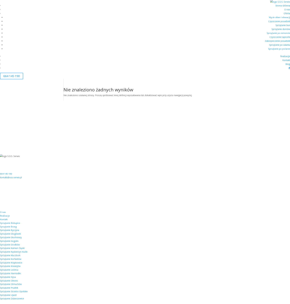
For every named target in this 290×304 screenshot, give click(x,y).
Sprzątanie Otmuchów (11, 284)
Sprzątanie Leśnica (9, 269)
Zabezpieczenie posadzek (277, 40)
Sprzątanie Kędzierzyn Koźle (13, 251)
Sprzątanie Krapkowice (11, 262)
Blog (287, 64)
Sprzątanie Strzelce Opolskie (14, 291)
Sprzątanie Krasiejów (10, 266)
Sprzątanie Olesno (9, 280)
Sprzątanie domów (281, 29)
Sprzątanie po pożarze (279, 48)
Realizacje (285, 56)
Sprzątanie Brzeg (8, 226)
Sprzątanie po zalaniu (279, 44)
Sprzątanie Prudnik (9, 287)
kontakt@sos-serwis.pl (11, 177)
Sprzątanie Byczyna (9, 230)
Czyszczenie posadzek (279, 21)
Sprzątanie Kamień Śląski (12, 248)
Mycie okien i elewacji (279, 17)
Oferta (287, 13)
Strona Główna (282, 5)
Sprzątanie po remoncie (278, 33)
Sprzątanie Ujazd (8, 295)
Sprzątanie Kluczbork (10, 255)
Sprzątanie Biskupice (10, 223)
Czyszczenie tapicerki (279, 37)
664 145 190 (11, 76)
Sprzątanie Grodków (10, 244)
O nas (287, 9)
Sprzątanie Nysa (8, 277)
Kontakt (286, 60)
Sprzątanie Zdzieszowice (12, 298)
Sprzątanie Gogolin (9, 241)
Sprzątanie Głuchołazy (11, 237)
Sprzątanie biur (283, 25)
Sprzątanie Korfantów (10, 259)
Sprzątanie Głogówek (10, 233)
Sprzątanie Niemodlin (10, 273)
